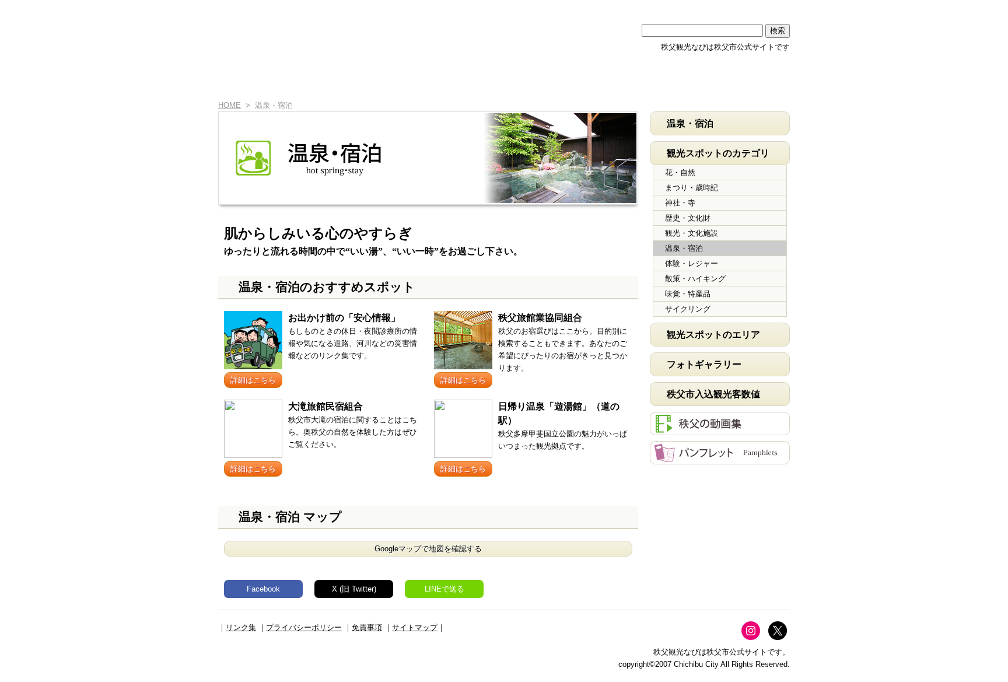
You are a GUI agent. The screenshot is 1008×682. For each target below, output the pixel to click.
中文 (676, 7)
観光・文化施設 (691, 233)
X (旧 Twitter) (354, 589)
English (630, 7)
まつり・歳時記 (691, 187)
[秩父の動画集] (720, 429)
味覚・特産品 (687, 293)
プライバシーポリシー (304, 627)
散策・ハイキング (695, 278)
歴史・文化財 (687, 218)
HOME (237, 80)
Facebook (263, 589)
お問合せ (746, 80)
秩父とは (389, 80)
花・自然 (680, 172)
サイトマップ (415, 627)
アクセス (657, 80)
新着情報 (300, 80)
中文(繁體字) (721, 7)
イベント (567, 80)
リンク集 (241, 627)
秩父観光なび (317, 30)
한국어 (767, 7)
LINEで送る (444, 589)
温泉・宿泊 (684, 248)
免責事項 (367, 627)
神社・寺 (680, 202)
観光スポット (478, 80)
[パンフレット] (720, 458)
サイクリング (687, 309)
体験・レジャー (691, 263)
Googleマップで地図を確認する (428, 548)
